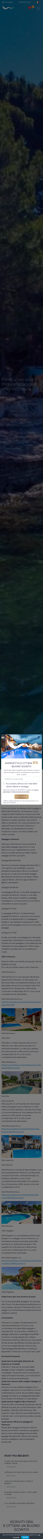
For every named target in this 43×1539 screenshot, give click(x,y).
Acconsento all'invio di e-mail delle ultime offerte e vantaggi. (21, 785)
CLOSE (25, 1537)
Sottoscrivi (21, 797)
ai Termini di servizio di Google (21, 791)
